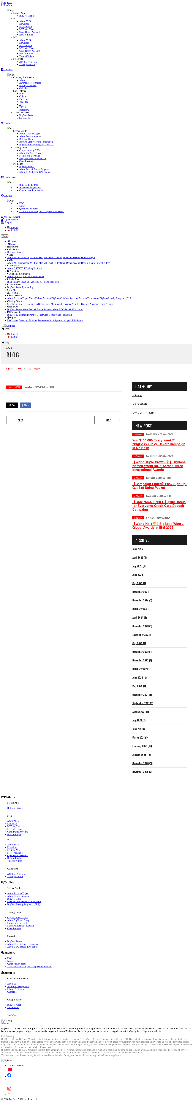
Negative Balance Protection (32, 158)
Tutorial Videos (26, 56)
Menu (4, 236)
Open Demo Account (29, 32)
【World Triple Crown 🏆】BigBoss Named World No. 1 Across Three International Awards (159, 465)
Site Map (12, 290)
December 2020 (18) (142, 763)
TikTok (22, 107)
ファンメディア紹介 (143, 413)
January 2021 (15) (141, 754)
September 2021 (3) (142, 703)
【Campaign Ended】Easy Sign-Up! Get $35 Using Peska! (159, 485)
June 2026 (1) (139, 549)
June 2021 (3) (139, 729)
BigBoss (9, 368)
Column (23, 96)
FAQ (21, 203)
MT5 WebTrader (27, 29)
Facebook (24, 99)
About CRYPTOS (28, 61)
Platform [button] (8, 5)
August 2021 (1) (140, 712)
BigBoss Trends (27, 15)
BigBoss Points (26, 166)
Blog (21, 93)
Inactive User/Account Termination (36, 141)
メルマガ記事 (33, 368)
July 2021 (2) (139, 720)
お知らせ (137, 395)
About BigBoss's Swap (30, 153)
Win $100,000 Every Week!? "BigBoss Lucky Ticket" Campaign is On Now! (158, 444)
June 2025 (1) (139, 574)
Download (24, 24)
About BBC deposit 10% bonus (34, 172)
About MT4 (25, 40)
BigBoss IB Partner (28, 185)
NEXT (108, 420)
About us (23, 80)
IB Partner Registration (30, 187)
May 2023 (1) (139, 643)
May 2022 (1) (139, 686)
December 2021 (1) (142, 694)
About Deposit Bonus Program (34, 169)
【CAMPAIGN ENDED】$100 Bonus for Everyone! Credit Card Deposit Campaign (159, 505)
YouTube (23, 101)
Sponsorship (25, 118)
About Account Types (29, 133)
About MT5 (25, 21)
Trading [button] (8, 123)
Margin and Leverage (29, 155)
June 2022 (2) (139, 677)
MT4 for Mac (25, 45)
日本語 (14, 230)
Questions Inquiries (28, 208)
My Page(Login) (11, 217)
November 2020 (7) (142, 772)
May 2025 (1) (139, 583)
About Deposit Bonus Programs (22, 944)
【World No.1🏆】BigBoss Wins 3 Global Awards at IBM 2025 (158, 525)
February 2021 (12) (142, 746)
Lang (6, 329)
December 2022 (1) (142, 652)
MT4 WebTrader (27, 48)
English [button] (8, 222)
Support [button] (8, 195)
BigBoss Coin (26, 139)
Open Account (11, 219)
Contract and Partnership (31, 190)
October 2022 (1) (141, 669)
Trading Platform (27, 64)
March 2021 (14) (140, 737)
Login (13, 244)
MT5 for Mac (25, 26)
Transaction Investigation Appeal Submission (41, 211)
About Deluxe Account (30, 136)
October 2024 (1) (141, 609)
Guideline (24, 88)
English (14, 227)
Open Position (26, 161)
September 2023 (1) (142, 634)
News (22, 206)
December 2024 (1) (142, 592)
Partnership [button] (10, 177)
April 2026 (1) (139, 557)
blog (20, 368)
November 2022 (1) (142, 660)
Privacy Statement (27, 85)
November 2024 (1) (142, 600)
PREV (20, 420)
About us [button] (8, 69)
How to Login (26, 34)
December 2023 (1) (142, 626)
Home (13, 241)
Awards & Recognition (30, 82)
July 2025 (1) (139, 566)
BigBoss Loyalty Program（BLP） (36, 144)
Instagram (24, 110)
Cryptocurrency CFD (29, 150)
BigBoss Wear (26, 115)
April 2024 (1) (139, 617)
